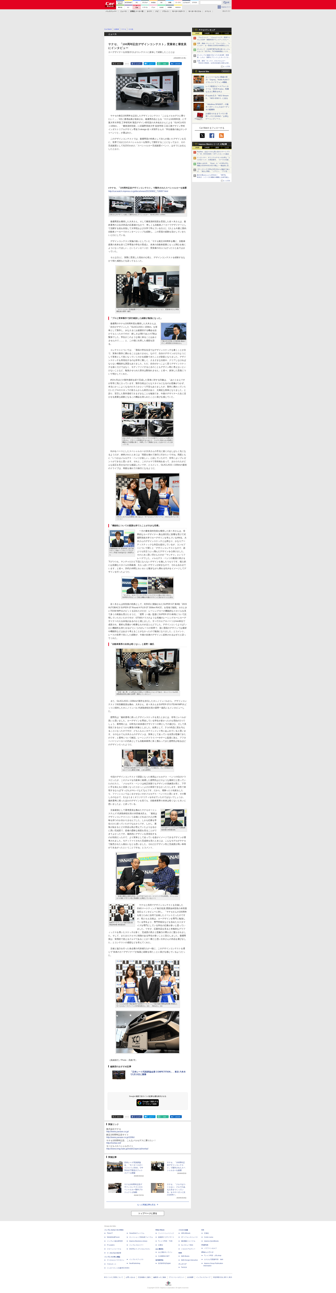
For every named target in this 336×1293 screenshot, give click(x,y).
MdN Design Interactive (189, 1260)
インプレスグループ (203, 1277)
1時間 (197, 33)
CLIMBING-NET (163, 1256)
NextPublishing (134, 1263)
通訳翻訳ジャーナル (188, 1241)
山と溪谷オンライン (165, 1252)
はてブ (151, 64)
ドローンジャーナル (114, 1249)
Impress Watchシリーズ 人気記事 (213, 144)
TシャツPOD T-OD (165, 1241)
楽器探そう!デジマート (166, 1237)
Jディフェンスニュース (189, 1237)
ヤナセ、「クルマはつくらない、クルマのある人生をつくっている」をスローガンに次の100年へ (176, 1189)
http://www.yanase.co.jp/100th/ (120, 1137)
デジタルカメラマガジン (115, 1260)
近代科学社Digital (164, 1263)
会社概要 (190, 1277)
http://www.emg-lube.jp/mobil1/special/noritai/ (127, 1149)
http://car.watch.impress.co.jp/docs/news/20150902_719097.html (138, 191)
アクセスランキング (207, 30)
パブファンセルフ (210, 1248)
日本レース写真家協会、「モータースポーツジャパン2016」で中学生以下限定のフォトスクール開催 (133, 1167)
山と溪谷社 (159, 1249)
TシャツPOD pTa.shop (212, 1255)
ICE (202, 1230)
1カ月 (227, 33)
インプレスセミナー (136, 1245)
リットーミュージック (166, 1233)
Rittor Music (160, 1230)
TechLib (184, 1267)
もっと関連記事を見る (146, 1205)
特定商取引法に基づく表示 (222, 1277)
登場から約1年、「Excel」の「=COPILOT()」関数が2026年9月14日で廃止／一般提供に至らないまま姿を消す (213, 165)
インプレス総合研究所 (115, 1241)
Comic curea (208, 1237)
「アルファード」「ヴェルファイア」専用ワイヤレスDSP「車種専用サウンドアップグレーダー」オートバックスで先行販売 (213, 40)
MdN (180, 1253)
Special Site (204, 71)
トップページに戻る (147, 1213)
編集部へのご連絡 (159, 1277)
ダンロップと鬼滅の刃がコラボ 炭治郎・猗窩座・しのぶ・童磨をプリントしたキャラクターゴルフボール (213, 57)
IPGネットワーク (207, 1252)
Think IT (110, 1233)
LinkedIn (177, 64)
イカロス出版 (183, 1230)
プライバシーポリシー (176, 1277)
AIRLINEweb (185, 1233)
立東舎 (160, 1245)
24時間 (206, 33)
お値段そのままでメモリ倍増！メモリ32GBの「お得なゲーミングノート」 (217, 116)
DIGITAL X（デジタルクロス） (140, 1249)
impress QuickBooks (211, 1241)
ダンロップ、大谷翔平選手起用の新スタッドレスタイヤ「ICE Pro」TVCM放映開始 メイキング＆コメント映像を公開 (213, 51)
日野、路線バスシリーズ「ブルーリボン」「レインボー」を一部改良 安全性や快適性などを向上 (213, 45)
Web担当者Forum (113, 1237)
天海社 (206, 1233)
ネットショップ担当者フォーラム (141, 1237)
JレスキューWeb (187, 1245)
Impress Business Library (138, 1241)
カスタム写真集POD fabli (213, 1259)
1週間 (217, 33)
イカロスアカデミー (188, 1249)
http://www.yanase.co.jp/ (117, 1131)
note (164, 64)
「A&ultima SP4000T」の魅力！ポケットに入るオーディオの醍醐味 (217, 107)
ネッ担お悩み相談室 (114, 1253)
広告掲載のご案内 (144, 1277)
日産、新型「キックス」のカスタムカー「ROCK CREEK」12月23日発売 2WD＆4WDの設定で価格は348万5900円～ (213, 63)
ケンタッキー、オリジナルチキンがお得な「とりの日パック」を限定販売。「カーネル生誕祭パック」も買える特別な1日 (213, 160)
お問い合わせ (130, 1277)
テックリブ (182, 1264)
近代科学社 (159, 1260)
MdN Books (185, 1256)
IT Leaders (111, 1245)
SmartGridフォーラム (136, 1233)
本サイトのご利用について (113, 1277)
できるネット (111, 1264)
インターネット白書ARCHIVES (118, 1268)
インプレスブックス (136, 1259)
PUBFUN (204, 1245)
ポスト (119, 64)
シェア (138, 64)
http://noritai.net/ (113, 1143)
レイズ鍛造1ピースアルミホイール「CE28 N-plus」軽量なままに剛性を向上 (217, 89)
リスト (127, 64)
